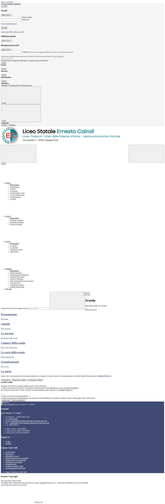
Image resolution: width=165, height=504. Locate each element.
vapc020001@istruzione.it (28, 421)
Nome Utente (27, 17)
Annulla (4, 125)
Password (25, 20)
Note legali (9, 454)
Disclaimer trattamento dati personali (14, 485)
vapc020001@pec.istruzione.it (29, 423)
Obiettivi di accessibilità (13, 462)
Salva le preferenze (18, 400)
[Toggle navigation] (18, 154)
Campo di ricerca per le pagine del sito (14, 308)
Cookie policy (10, 452)
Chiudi (4, 69)
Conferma (12, 125)
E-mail (24, 52)
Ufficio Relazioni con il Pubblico (17, 458)
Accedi (4, 6)
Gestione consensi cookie (14, 466)
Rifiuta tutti (19, 380)
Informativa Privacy (12, 456)
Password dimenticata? (9, 24)
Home (87, 293)
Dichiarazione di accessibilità (15, 460)
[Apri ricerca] (146, 154)
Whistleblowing (11, 464)
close (3, 164)
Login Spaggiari (58, 56)
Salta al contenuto (7, 2)
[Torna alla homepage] (82, 135)
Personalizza (6, 380)
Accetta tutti (35, 380)
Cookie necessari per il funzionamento (14, 396)
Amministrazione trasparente (15, 468)
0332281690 (13, 419)
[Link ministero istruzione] (11, 4)
